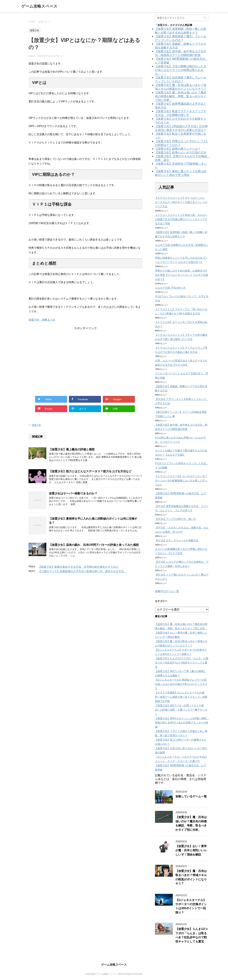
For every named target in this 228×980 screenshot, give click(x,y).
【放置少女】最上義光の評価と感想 (72, 449)
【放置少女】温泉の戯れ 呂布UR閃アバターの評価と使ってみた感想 (94, 544)
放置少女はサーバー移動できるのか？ (73, 493)
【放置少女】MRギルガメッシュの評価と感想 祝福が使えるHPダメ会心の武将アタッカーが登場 (182, 722)
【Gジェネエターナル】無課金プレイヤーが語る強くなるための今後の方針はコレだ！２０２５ (181, 684)
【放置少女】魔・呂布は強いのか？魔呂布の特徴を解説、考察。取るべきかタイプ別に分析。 (180, 96)
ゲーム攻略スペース (39, 6)
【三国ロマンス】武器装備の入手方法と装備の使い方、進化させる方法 (82, 571)
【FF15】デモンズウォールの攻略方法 (176, 540)
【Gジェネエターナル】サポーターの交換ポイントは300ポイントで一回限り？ (191, 906)
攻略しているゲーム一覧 (191, 796)
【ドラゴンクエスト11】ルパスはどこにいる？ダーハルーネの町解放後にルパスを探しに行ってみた (181, 480)
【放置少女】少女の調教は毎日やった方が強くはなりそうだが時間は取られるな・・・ (180, 70)
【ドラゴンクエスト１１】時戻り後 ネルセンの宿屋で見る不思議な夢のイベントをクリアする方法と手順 (181, 219)
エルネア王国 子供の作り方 (170, 287)
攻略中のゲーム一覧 (167, 591)
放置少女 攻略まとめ (41, 319)
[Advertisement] (85, 355)
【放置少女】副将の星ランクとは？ (178, 148)
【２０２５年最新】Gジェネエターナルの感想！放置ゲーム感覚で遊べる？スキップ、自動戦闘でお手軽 (181, 697)
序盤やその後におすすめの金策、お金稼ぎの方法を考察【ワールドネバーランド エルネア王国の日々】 (181, 275)
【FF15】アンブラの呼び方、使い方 (175, 519)
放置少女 (36, 425)
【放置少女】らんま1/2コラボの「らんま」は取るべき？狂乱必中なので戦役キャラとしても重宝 (181, 662)
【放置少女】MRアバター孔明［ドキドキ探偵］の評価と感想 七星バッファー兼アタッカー (181, 709)
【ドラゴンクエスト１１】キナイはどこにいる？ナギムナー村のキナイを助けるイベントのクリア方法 (181, 202)
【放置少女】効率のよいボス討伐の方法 (180, 152)
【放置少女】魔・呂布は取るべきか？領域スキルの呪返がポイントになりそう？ (191, 877)
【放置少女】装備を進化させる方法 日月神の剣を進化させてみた (78, 566)
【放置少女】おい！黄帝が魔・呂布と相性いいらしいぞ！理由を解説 (191, 850)
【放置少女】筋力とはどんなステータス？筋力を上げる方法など (90, 471)
